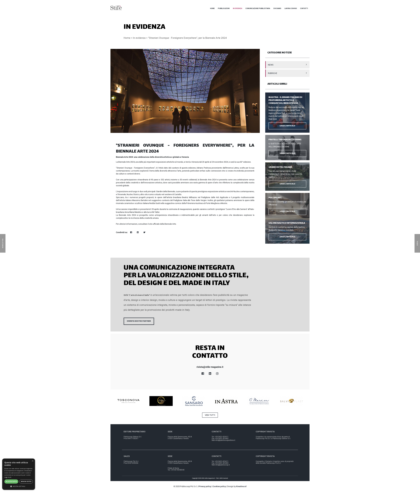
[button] (18, 486)
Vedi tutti (210, 415)
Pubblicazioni (224, 8)
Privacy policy (205, 486)
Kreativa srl (241, 486)
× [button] (32, 461)
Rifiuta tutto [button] (26, 481)
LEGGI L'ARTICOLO (287, 126)
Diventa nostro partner (139, 321)
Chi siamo (277, 8)
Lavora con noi (290, 8)
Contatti (304, 8)
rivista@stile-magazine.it (210, 367)
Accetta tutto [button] (11, 481)
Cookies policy (219, 486)
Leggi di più (7, 477)
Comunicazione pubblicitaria (257, 8)
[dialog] (18, 474)
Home (212, 8)
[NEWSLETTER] (6, 243)
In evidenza (237, 8)
